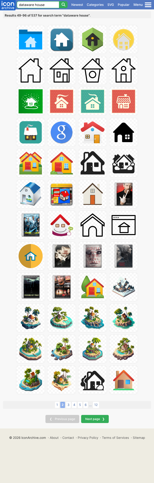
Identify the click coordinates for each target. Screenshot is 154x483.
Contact (68, 438)
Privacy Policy (88, 438)
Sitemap (139, 438)
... (90, 405)
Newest (77, 5)
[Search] (63, 4)
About (54, 438)
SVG (110, 5)
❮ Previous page (62, 419)
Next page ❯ (95, 419)
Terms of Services (115, 438)
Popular (124, 5)
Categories (95, 5)
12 (96, 405)
